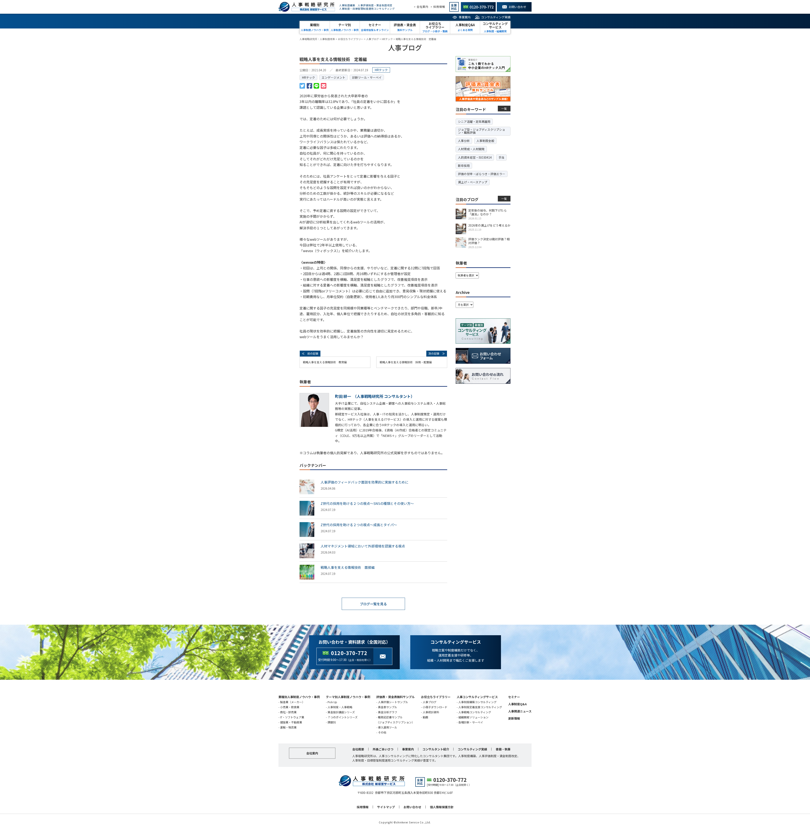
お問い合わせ (412, 807)
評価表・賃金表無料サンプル (395, 697)
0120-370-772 (349, 653)
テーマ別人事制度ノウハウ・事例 (348, 697)
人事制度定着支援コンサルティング (480, 707)
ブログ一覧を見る (373, 603)
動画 (425, 717)
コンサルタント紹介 (436, 749)
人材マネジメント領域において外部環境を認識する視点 (363, 546)
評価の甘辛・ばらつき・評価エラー (481, 174)
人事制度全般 (485, 141)
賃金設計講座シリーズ (341, 712)
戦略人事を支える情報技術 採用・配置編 (406, 362)
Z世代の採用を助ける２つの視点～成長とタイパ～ (359, 524)
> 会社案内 (421, 7)
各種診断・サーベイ (470, 722)
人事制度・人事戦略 (340, 707)
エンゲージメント (333, 77)
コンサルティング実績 (495, 17)
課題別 (332, 722)
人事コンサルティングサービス (477, 697)
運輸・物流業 (288, 727)
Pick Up (332, 702)
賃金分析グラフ (387, 712)
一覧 (504, 109)
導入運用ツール (387, 727)
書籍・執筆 (503, 749)
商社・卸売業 (288, 712)
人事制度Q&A (517, 704)
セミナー (514, 697)
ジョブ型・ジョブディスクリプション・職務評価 (481, 131)
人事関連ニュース (520, 711)
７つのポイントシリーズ (343, 717)
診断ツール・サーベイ (367, 77)
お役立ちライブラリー (436, 697)
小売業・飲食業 (289, 707)
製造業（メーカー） (292, 702)
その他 (382, 732)
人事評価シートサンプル (393, 702)
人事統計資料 (431, 712)
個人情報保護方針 (442, 807)
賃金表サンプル (387, 707)
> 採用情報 (438, 7)
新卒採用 (464, 165)
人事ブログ (429, 702)
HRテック (308, 77)
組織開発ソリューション (473, 717)
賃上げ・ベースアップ (472, 182)
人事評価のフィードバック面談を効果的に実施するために (364, 482)
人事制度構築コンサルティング (477, 702)
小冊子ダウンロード (435, 707)
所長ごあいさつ (383, 749)
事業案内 (465, 17)
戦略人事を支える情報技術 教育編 (325, 362)
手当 (501, 157)
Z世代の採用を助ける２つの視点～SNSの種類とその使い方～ (367, 503)
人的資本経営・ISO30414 (475, 157)
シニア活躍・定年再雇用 (474, 121)
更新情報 (514, 718)
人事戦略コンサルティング (474, 712)
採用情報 (363, 807)
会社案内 (312, 753)
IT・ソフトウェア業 (292, 717)
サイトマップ (386, 807)
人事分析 (464, 141)
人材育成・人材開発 (471, 149)
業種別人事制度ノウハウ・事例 (299, 697)
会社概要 (358, 749)
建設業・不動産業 (291, 722)
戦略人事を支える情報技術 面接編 (348, 567)
